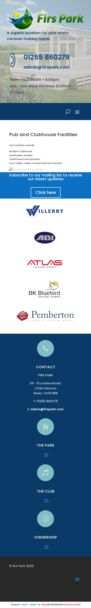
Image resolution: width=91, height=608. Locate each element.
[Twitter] (23, 592)
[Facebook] (14, 592)
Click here (45, 192)
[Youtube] (32, 592)
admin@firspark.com (46, 67)
